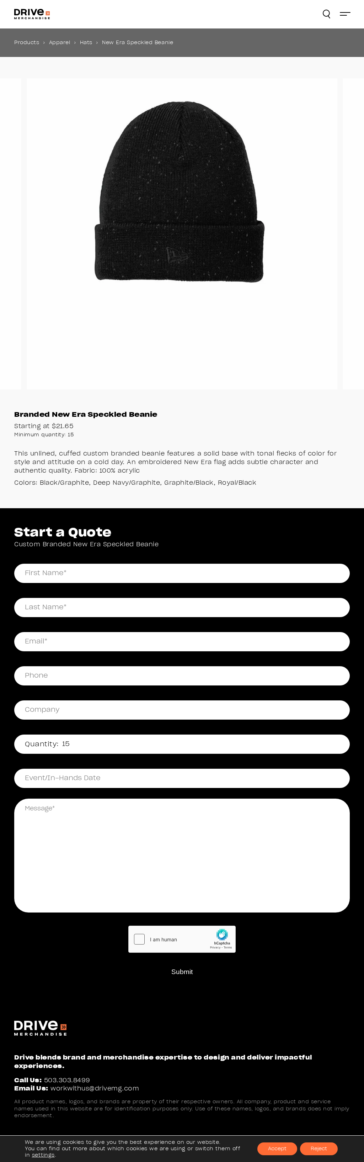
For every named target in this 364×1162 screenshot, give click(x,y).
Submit (182, 972)
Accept (277, 1148)
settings (43, 1155)
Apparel (59, 42)
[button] (326, 14)
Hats (86, 42)
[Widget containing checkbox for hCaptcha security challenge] (182, 939)
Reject (319, 1148)
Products (26, 42)
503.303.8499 (67, 1080)
